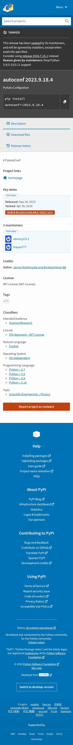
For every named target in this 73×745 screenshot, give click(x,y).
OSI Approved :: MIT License (26, 334)
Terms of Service (34, 586)
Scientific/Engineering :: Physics (29, 394)
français (46, 704)
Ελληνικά (52, 708)
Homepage (15, 178)
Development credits (34, 563)
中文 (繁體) (29, 711)
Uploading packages (35, 461)
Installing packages (35, 456)
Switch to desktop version (36, 687)
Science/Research (20, 323)
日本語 (57, 704)
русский (42, 711)
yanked (36, 43)
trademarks (32, 653)
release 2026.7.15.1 (35, 56)
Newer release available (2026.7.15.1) (30, 212)
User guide (35, 466)
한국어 (39, 715)
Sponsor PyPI (36, 558)
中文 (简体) (14, 711)
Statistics (36, 509)
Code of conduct (35, 596)
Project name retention (35, 471)
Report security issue (36, 591)
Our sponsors (36, 519)
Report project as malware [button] (36, 406)
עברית (54, 711)
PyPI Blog (35, 499)
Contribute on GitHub (34, 547)
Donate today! (36, 642)
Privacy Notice (35, 601)
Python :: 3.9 (17, 378)
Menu (59, 7)
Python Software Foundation (39, 664)
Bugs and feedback (36, 542)
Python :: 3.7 (17, 369)
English (13, 346)
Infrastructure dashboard (35, 504)
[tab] (36, 123)
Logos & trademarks (36, 514)
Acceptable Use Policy (35, 606)
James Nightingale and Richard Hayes (37, 267)
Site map (36, 668)
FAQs (36, 476)
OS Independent (19, 358)
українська (38, 708)
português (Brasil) (19, 708)
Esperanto (66, 711)
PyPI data (11, 195)
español (35, 704)
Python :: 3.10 (18, 382)
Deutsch (64, 708)
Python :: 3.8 (17, 374)
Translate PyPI (35, 553)
